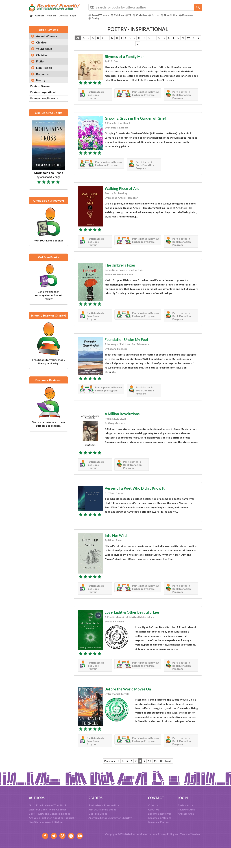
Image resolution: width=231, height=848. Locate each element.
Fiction (155, 15)
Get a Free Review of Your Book (48, 805)
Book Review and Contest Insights (49, 813)
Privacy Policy (166, 834)
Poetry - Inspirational (43, 92)
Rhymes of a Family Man (125, 56)
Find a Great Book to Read (104, 805)
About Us (153, 809)
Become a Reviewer (159, 813)
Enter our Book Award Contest (47, 809)
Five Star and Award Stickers (46, 821)
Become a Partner (158, 821)
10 (149, 760)
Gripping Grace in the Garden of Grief (135, 118)
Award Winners (100, 15)
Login (73, 15)
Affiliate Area (186, 813)
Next (168, 760)
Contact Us (155, 805)
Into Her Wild (116, 535)
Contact (63, 15)
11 (155, 760)
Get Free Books (97, 813)
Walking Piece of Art (122, 188)
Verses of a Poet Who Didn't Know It (135, 488)
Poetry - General (40, 86)
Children (119, 15)
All (78, 37)
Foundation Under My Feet (126, 339)
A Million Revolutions (122, 414)
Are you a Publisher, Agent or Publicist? (52, 817)
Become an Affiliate (159, 817)
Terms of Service (190, 834)
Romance (187, 15)
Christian (141, 15)
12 (161, 760)
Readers (51, 15)
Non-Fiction (171, 15)
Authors (39, 15)
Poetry (95, 18)
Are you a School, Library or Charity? (110, 817)
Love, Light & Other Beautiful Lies (132, 612)
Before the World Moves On (128, 689)
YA (129, 15)
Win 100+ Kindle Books (102, 809)
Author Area (185, 805)
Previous (109, 760)
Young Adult (44, 48)
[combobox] (145, 7)
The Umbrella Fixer (120, 265)
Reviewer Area (186, 809)
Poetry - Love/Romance (44, 98)
